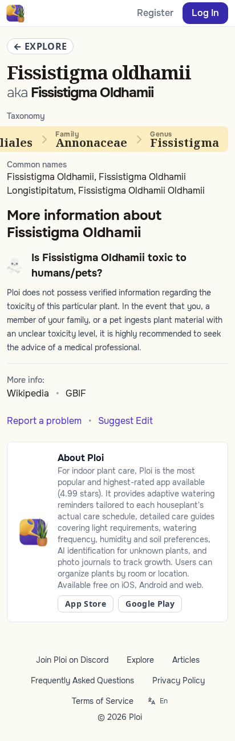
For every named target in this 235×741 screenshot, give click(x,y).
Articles (186, 660)
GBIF (76, 393)
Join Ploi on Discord (72, 660)
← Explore (40, 46)
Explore (140, 660)
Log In (205, 13)
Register (155, 13)
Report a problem (44, 421)
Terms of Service (102, 701)
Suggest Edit (125, 421)
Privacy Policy (178, 680)
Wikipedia (28, 393)
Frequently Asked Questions (82, 680)
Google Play (150, 603)
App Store (85, 603)
